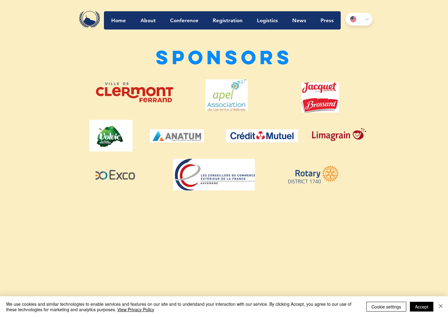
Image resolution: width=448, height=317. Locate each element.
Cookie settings (386, 307)
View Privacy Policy (135, 309)
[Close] (440, 306)
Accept (421, 307)
